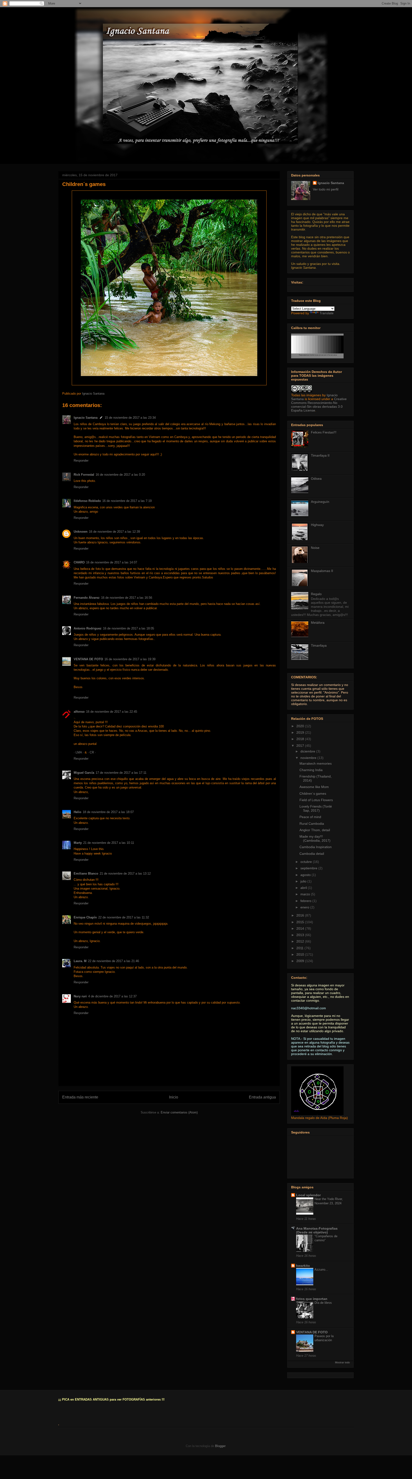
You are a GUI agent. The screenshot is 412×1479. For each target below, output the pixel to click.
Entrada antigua (262, 1097)
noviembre (308, 758)
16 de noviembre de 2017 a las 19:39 (129, 659)
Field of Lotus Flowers (316, 800)
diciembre (308, 751)
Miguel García (84, 772)
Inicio (173, 1097)
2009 (300, 961)
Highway (317, 525)
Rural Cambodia (311, 823)
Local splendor (308, 1195)
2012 (300, 941)
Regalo (316, 594)
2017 (300, 745)
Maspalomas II (322, 571)
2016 (300, 915)
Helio (77, 812)
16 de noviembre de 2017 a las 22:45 (111, 711)
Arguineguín (320, 502)
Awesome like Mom (314, 787)
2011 (300, 948)
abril (304, 888)
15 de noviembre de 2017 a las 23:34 (130, 417)
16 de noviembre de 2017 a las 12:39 (114, 531)
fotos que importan (311, 1299)
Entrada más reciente (80, 1097)
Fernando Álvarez (87, 597)
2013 (300, 935)
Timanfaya (319, 645)
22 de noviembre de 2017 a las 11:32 (123, 917)
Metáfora (317, 622)
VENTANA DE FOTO (88, 659)
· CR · (92, 752)
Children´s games (312, 793)
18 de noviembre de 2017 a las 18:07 (108, 812)
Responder (81, 460)
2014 (300, 928)
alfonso (79, 711)
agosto (306, 875)
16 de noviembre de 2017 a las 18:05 (128, 628)
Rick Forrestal (84, 474)
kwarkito (303, 1266)
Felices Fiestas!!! (323, 432)
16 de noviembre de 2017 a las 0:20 (120, 474)
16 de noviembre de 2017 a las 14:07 (111, 562)
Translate (326, 313)
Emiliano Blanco (86, 873)
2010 (300, 954)
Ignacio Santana (86, 417)
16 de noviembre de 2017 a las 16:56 (126, 597)
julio (303, 881)
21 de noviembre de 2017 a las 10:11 (108, 843)
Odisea (316, 478)
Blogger (220, 1446)
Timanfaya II (320, 455)
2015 (300, 922)
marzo (305, 894)
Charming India (311, 770)
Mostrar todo (342, 1362)
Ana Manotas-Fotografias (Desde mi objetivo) (317, 1230)
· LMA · (79, 752)
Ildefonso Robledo (87, 501)
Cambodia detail (311, 853)
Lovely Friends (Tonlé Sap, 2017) (315, 808)
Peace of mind (310, 817)
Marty (78, 843)
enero (305, 907)
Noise (315, 548)
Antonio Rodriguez (88, 628)
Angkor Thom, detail (314, 830)
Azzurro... (321, 1269)
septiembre (309, 868)
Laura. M (80, 961)
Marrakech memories (315, 763)
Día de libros (323, 1302)
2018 (300, 739)
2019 (300, 732)
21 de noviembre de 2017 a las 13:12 (125, 873)
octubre (306, 862)
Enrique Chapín (85, 917)
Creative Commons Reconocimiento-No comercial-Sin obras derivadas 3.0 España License (319, 404)
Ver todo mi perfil (325, 189)
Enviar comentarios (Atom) (179, 1112)
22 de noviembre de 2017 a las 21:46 (113, 961)
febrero (306, 901)
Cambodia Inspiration (315, 847)
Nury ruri (80, 996)
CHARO (79, 562)
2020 (300, 726)
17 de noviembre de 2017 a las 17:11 (121, 772)
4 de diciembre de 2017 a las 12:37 (112, 996)
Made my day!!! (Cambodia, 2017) (314, 838)
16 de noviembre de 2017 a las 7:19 (127, 501)
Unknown (81, 531)
